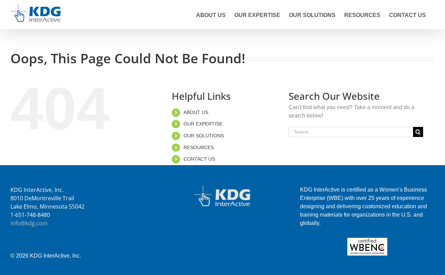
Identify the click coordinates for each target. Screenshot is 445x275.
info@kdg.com (29, 223)
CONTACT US (199, 159)
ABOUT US (196, 112)
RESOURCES (199, 147)
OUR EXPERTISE (203, 124)
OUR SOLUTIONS (204, 135)
